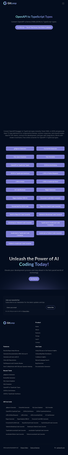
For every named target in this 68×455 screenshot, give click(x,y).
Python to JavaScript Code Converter (20, 243)
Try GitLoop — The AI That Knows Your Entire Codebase (34, 27)
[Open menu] (63, 3)
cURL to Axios (20, 181)
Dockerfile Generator (50, 148)
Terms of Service (34, 447)
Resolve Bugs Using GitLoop (11, 350)
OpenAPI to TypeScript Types (20, 165)
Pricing (37, 336)
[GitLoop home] (9, 3)
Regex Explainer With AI (20, 198)
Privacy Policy (26, 311)
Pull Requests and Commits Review (13, 363)
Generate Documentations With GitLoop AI (15, 353)
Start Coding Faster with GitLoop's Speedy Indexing (17, 366)
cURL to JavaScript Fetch (50, 181)
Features (37, 333)
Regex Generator (50, 190)
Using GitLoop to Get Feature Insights (46, 350)
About (37, 329)
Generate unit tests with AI (11, 357)
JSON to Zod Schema (50, 165)
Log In (37, 339)
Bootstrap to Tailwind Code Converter (20, 222)
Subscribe (51, 307)
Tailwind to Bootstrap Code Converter (50, 214)
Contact (37, 342)
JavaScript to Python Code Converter (50, 233)
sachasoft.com (61, 447)
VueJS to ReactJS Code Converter (20, 214)
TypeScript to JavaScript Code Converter (50, 224)
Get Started (34, 279)
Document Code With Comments (50, 198)
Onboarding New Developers (43, 353)
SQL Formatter (50, 157)
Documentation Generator (42, 366)
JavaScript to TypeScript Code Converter (20, 234)
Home (37, 326)
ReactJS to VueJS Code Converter (50, 206)
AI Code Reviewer (20, 190)
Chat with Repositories (9, 360)
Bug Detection (39, 363)
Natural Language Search (42, 360)
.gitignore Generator (20, 148)
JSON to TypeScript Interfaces (20, 173)
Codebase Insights (40, 357)
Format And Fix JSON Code (20, 206)
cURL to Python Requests (50, 173)
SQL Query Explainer (20, 157)
